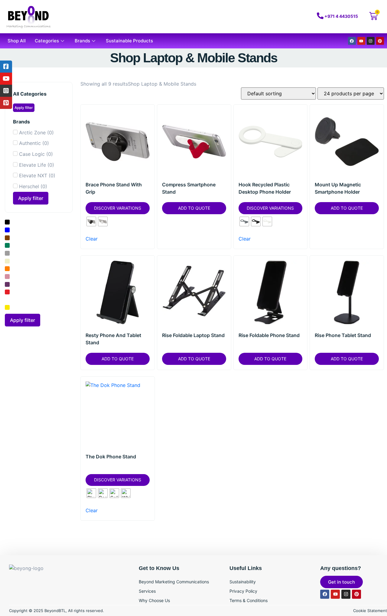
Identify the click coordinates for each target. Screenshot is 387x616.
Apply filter (24, 107)
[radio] (91, 221)
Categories (47, 41)
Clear (92, 239)
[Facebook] (352, 41)
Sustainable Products (129, 41)
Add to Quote (194, 208)
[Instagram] (371, 41)
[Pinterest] (380, 41)
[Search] (284, 17)
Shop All (17, 41)
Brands (82, 41)
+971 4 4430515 (341, 16)
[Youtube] (361, 41)
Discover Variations (117, 208)
